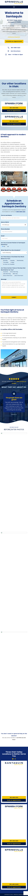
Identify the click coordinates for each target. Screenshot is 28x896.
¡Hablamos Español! (14, 37)
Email (2, 236)
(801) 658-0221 (20, 211)
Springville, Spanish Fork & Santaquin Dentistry (14, 2)
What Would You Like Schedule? (10, 250)
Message (3, 279)
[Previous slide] (1, 404)
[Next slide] (26, 404)
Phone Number (5, 229)
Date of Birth (5, 222)
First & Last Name (6, 215)
